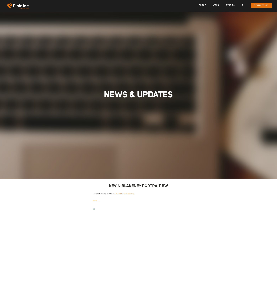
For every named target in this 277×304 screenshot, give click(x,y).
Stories (230, 5)
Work (216, 5)
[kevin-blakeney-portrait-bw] (127, 209)
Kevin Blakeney (129, 194)
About (202, 5)
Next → (96, 200)
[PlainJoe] (18, 6)
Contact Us (261, 5)
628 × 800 (118, 194)
